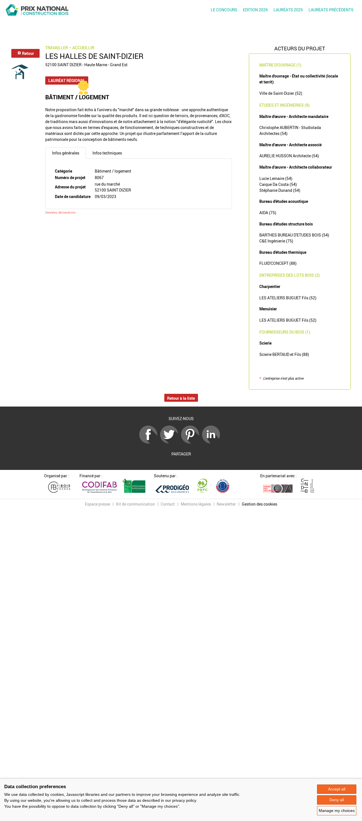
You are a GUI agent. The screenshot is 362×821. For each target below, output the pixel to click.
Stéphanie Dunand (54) (279, 190)
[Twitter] (170, 442)
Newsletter (226, 504)
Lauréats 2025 (288, 9)
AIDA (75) (267, 212)
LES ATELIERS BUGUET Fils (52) (287, 297)
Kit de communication (135, 504)
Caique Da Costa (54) (278, 184)
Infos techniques (107, 153)
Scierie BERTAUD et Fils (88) (284, 354)
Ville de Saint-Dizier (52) (280, 93)
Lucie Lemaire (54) (275, 178)
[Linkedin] (212, 442)
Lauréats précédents (331, 9)
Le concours (224, 9)
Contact (168, 504)
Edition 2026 (255, 9)
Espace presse (97, 504)
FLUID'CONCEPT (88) (278, 263)
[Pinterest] (191, 442)
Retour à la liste (181, 398)
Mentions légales (196, 504)
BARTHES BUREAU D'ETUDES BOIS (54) (294, 235)
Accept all (336, 789)
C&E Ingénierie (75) (276, 241)
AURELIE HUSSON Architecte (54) (289, 155)
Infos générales (65, 153)
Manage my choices (337, 810)
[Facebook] (149, 442)
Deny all (336, 800)
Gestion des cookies (259, 504)
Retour (27, 53)
